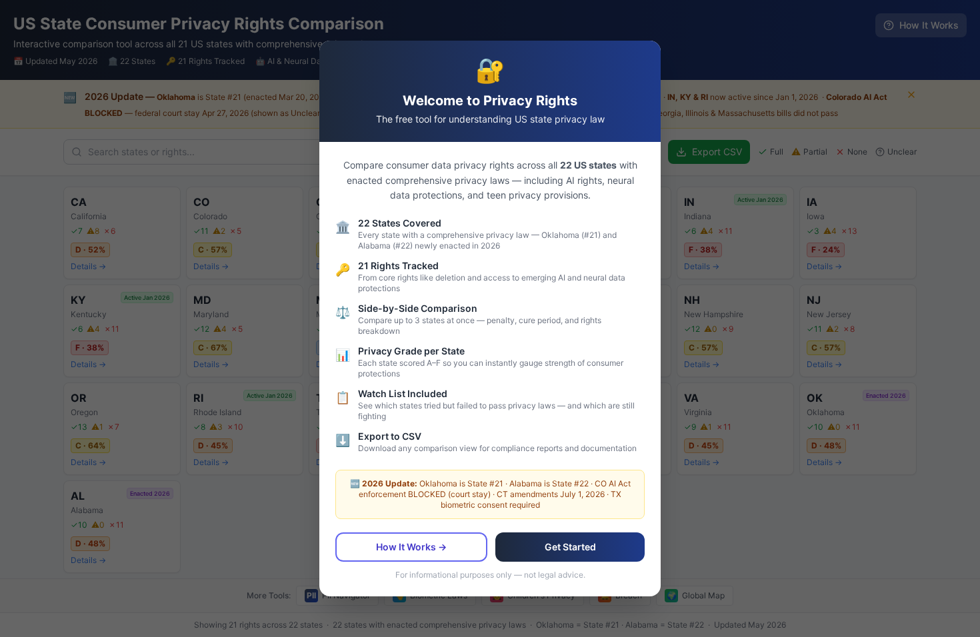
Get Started (570, 546)
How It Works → (411, 546)
